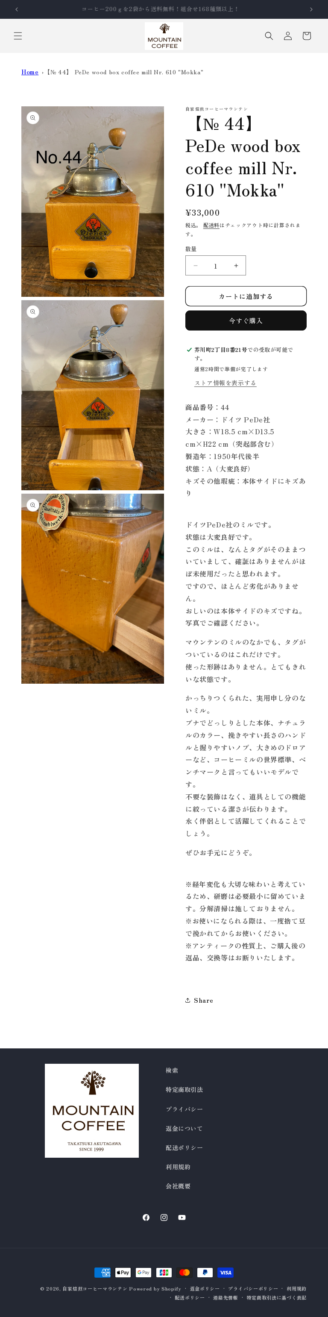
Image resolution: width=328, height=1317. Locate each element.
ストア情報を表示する (225, 382)
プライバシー (184, 1109)
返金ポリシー (205, 1288)
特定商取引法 (184, 1089)
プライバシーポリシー (253, 1288)
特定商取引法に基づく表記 (277, 1297)
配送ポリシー (184, 1147)
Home (29, 71)
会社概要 (178, 1186)
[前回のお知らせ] (16, 9)
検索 (172, 1070)
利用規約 (178, 1166)
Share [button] (204, 1000)
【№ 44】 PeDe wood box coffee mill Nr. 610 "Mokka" (123, 71)
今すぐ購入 (246, 320)
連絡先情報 (225, 1297)
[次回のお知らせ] (311, 9)
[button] (18, 35)
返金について (184, 1128)
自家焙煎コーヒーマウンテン (94, 1288)
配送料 (211, 224)
